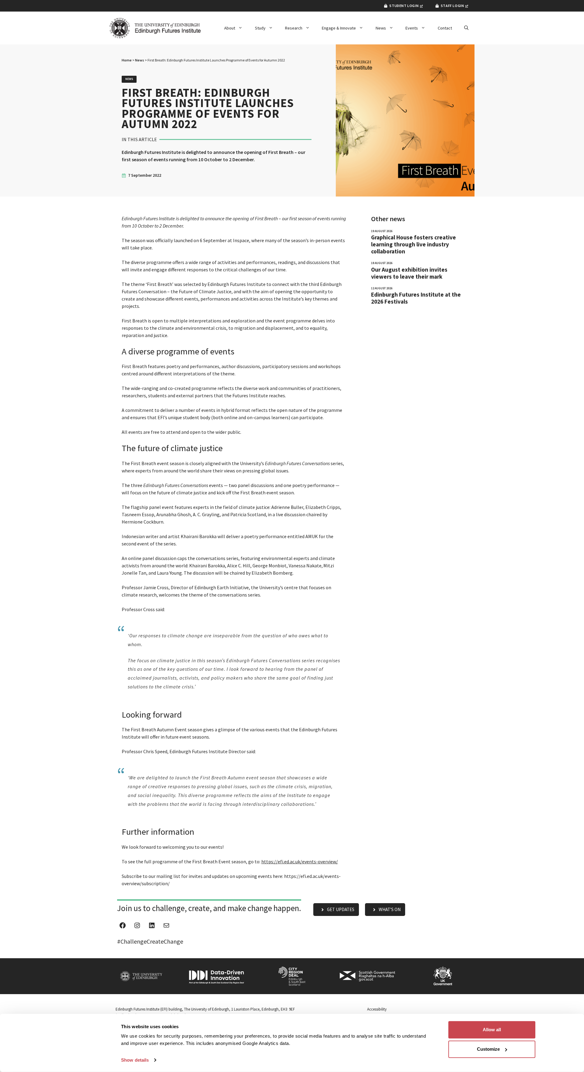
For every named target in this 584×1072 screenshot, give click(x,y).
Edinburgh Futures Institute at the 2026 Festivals (416, 298)
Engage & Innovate (339, 28)
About (229, 28)
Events (411, 28)
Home (127, 60)
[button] (466, 28)
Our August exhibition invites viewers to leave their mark (409, 273)
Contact (445, 28)
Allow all (492, 1029)
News (381, 28)
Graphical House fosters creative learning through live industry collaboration (413, 244)
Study (260, 28)
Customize (488, 1049)
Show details (135, 1060)
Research (293, 28)
